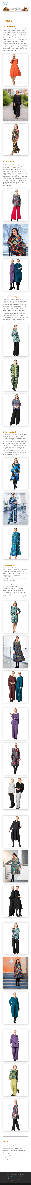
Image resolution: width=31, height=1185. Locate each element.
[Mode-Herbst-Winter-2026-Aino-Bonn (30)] (15, 255)
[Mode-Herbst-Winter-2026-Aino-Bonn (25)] (15, 425)
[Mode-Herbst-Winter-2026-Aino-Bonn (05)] (15, 809)
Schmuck (6, 1177)
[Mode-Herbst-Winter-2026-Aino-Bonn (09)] (15, 220)
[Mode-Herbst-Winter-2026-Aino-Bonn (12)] (15, 954)
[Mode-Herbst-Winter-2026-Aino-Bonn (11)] (15, 356)
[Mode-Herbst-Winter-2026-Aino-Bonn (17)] (15, 1061)
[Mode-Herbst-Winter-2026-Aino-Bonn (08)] (15, 774)
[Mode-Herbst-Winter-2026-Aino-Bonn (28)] (15, 1023)
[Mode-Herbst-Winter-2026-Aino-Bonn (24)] (15, 1096)
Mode (22, 1175)
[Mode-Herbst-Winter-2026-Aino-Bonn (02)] (15, 290)
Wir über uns (21, 1177)
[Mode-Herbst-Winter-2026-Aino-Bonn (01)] (15, 847)
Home (7, 1175)
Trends (13, 1177)
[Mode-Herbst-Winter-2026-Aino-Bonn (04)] (15, 739)
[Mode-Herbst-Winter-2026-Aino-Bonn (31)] (15, 882)
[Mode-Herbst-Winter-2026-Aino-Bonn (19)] (15, 916)
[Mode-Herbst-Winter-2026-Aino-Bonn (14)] (15, 559)
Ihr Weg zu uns (10, 1179)
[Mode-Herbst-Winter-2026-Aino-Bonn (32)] (15, 524)
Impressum (20, 1179)
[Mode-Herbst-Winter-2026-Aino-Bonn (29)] (15, 667)
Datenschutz (14, 1181)
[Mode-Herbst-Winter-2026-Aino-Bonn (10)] (15, 632)
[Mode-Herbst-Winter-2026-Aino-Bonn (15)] (15, 85)
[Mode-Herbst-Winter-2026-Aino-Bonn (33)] (15, 989)
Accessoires (14, 1175)
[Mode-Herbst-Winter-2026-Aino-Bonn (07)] (15, 1130)
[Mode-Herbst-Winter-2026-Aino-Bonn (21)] (15, 489)
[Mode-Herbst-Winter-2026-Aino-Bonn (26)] (15, 702)
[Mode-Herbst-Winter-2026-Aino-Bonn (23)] (15, 390)
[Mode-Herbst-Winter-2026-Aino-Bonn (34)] (15, 120)
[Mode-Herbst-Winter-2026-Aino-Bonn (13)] (15, 155)
